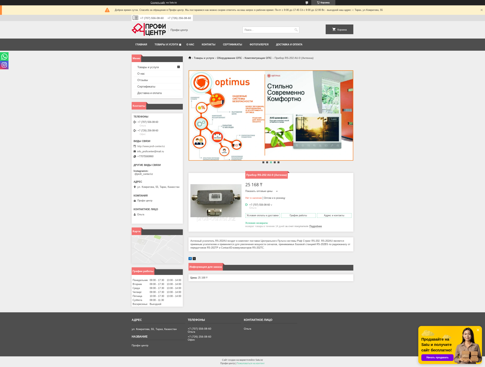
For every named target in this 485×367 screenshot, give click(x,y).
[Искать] (296, 30)
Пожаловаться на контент (251, 363)
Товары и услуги (166, 44)
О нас (190, 44)
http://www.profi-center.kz (151, 146)
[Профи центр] (149, 30)
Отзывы (142, 80)
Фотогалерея (259, 44)
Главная (141, 44)
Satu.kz (259, 360)
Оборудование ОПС (229, 57)
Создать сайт (158, 2)
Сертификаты (232, 44)
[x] (194, 259)
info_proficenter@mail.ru (150, 151)
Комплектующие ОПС (258, 57)
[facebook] (190, 259)
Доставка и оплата (289, 44)
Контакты (208, 44)
